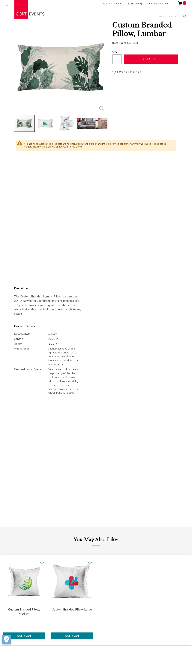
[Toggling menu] (8, 5)
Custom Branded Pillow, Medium (24, 611)
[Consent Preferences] (6, 639)
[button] (45, 123)
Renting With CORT (159, 3)
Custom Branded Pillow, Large (72, 609)
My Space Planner (111, 3)
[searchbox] (172, 16)
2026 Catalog (135, 3)
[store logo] (29, 9)
